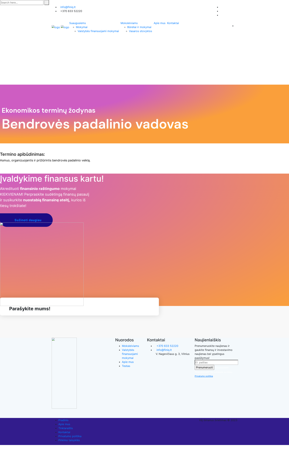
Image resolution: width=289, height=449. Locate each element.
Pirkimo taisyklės (69, 440)
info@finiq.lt (68, 7)
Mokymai (81, 27)
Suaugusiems (77, 23)
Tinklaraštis (65, 428)
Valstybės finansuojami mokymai (98, 31)
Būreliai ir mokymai (139, 27)
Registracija (227, 7)
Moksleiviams (129, 23)
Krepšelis (229, 15)
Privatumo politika (204, 376)
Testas (126, 366)
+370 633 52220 (167, 346)
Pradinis (63, 420)
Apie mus (159, 23)
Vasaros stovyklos (140, 31)
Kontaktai (173, 23)
